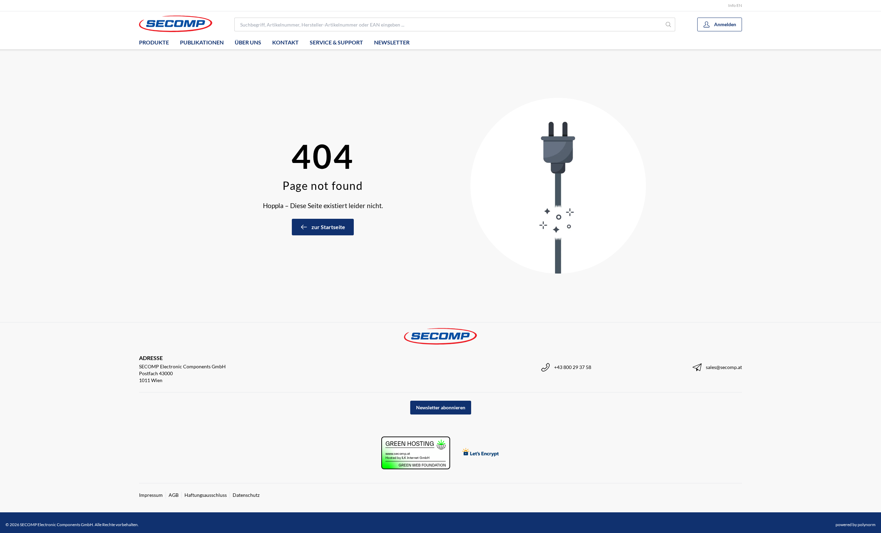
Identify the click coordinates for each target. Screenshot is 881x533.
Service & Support (336, 42)
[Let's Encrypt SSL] (480, 453)
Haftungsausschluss (205, 495)
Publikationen (202, 42)
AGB (174, 495)
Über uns (248, 42)
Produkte (154, 42)
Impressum (151, 495)
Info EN (735, 5)
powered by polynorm (855, 524)
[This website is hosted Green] (415, 453)
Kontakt (285, 42)
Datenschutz (246, 495)
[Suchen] (668, 24)
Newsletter (392, 42)
